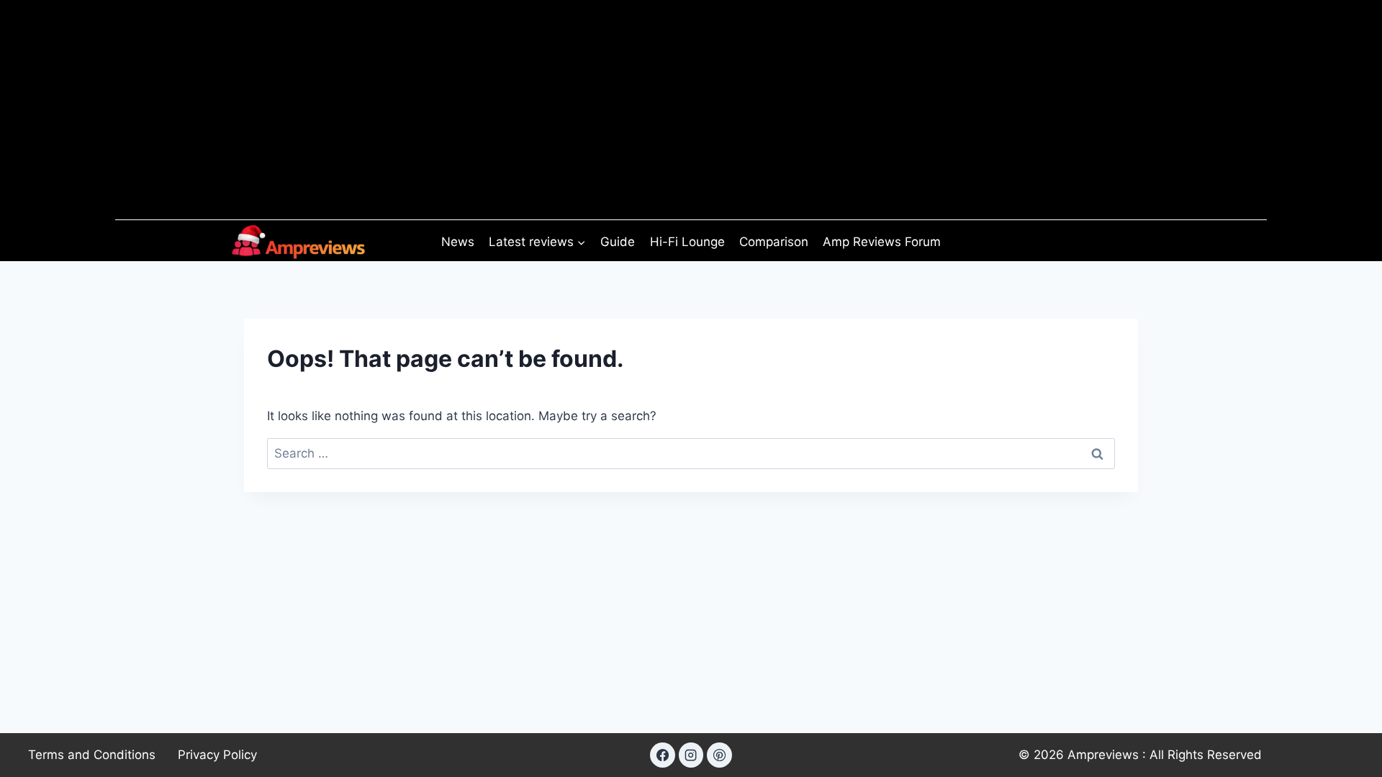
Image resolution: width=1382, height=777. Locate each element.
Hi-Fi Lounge (687, 242)
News (457, 242)
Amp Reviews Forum (882, 242)
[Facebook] (662, 754)
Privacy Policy (217, 755)
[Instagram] (691, 754)
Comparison (773, 242)
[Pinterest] (719, 754)
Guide (617, 242)
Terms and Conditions (91, 755)
